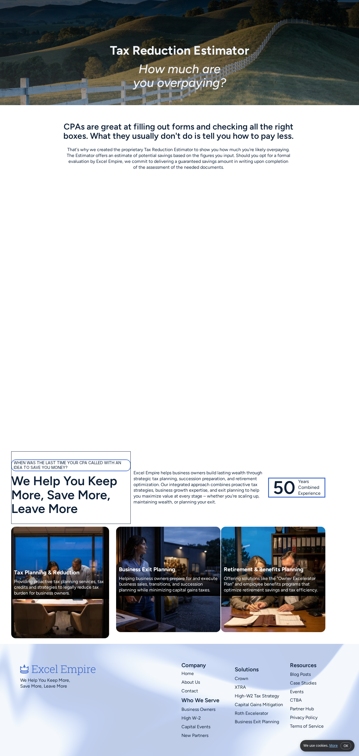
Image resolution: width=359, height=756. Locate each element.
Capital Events (195, 726)
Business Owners (198, 709)
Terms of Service (307, 726)
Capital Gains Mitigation (259, 704)
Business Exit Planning (257, 721)
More (333, 745)
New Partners (194, 735)
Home (187, 673)
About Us (190, 682)
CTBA (296, 700)
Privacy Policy (304, 717)
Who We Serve (185, 16)
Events (296, 691)
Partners (246, 16)
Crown (241, 678)
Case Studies (303, 683)
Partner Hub (302, 708)
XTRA (240, 687)
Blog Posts (300, 674)
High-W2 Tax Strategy (257, 696)
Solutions (219, 16)
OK (346, 745)
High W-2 (191, 718)
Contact (271, 16)
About (155, 16)
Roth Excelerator (251, 713)
